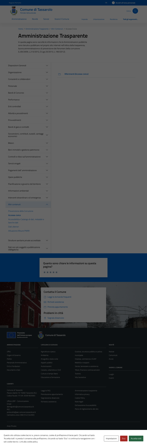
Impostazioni (111, 438)
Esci (124, 438)
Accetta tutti (136, 438)
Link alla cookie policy (28, 441)
